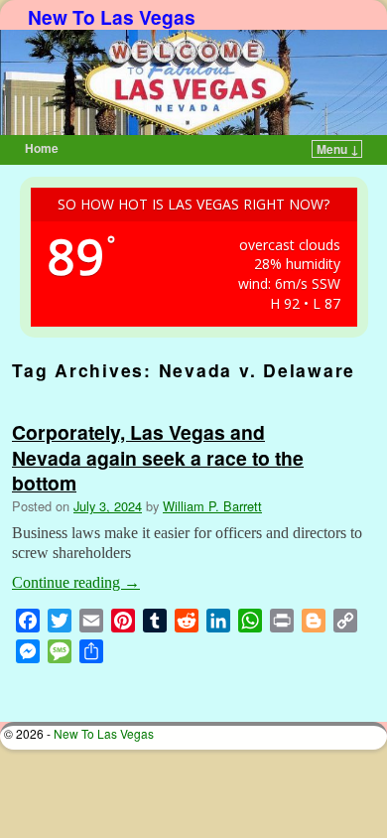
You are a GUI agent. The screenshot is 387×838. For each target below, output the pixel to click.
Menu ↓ (338, 149)
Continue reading (76, 582)
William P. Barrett (212, 505)
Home (42, 148)
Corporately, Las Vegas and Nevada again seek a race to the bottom (158, 456)
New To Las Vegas (111, 17)
